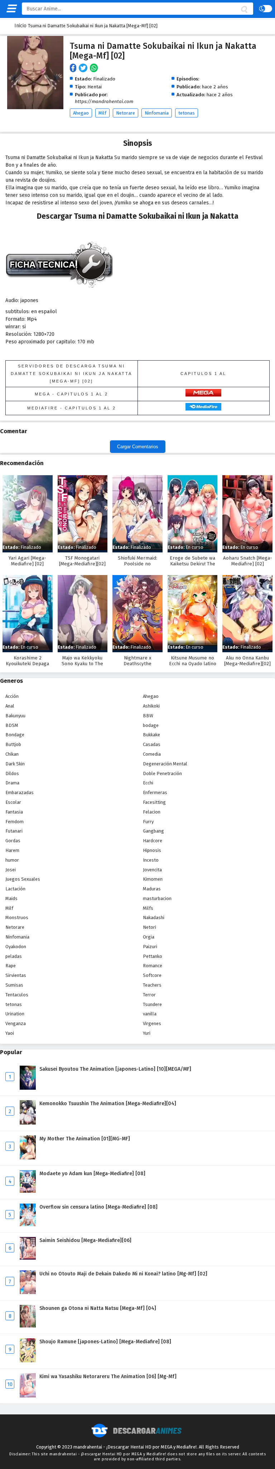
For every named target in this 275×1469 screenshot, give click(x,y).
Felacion (151, 812)
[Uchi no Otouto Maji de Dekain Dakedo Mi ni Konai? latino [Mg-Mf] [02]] (28, 1292)
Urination (14, 1013)
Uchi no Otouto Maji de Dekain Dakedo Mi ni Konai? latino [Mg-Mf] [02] (123, 1274)
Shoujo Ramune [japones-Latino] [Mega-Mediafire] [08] (105, 1342)
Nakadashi (153, 917)
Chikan (12, 754)
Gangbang (153, 831)
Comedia (152, 754)
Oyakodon (15, 946)
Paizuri (150, 946)
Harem (12, 850)
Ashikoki (151, 706)
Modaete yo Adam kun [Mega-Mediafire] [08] (92, 1174)
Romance (152, 965)
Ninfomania (157, 113)
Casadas (151, 744)
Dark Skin (15, 763)
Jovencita (152, 869)
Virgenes (152, 1023)
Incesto (151, 860)
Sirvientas (15, 975)
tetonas (186, 113)
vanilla (149, 1013)
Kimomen (153, 879)
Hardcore (152, 840)
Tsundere (152, 1004)
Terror (149, 994)
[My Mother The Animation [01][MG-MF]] (28, 1158)
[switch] (265, 8)
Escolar (13, 802)
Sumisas (14, 985)
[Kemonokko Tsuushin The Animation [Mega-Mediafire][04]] (28, 1123)
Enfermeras (155, 792)
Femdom (14, 821)
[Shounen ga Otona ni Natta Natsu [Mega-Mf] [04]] (28, 1326)
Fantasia (14, 812)
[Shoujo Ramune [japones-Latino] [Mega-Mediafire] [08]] (28, 1361)
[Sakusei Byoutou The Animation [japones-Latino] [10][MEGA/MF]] (28, 1088)
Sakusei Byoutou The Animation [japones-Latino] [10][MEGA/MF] (115, 1069)
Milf (102, 113)
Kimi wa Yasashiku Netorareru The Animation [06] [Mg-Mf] (108, 1376)
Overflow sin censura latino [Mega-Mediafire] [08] (98, 1207)
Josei (10, 869)
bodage (151, 725)
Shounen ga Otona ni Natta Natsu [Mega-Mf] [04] (97, 1308)
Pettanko (152, 956)
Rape (10, 965)
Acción (12, 696)
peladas (13, 956)
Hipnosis (152, 850)
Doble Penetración (162, 773)
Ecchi (148, 783)
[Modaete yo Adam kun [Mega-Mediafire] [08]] (28, 1191)
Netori (149, 927)
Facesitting (154, 802)
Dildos (12, 773)
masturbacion (157, 898)
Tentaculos (16, 994)
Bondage (14, 734)
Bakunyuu (15, 715)
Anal (9, 706)
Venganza (15, 1023)
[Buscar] (244, 9)
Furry (148, 821)
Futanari (14, 831)
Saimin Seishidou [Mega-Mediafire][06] (85, 1240)
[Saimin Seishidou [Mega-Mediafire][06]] (28, 1258)
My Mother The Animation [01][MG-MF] (84, 1139)
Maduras (152, 888)
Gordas (12, 840)
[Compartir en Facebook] (74, 68)
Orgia (148, 937)
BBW (148, 715)
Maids (11, 898)
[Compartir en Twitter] (84, 68)
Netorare (125, 113)
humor (12, 860)
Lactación (15, 888)
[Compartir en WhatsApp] (94, 68)
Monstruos (16, 917)
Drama (12, 783)
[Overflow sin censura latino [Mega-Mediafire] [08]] (28, 1225)
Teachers (152, 985)
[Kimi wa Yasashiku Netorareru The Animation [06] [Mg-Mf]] (28, 1396)
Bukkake (151, 734)
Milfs (148, 908)
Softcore (152, 975)
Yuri (146, 1033)
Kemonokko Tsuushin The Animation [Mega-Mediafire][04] (107, 1103)
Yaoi (9, 1033)
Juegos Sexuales (22, 879)
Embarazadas (19, 792)
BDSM (11, 725)
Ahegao (81, 113)
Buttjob (13, 744)
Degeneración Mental (165, 763)
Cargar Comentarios (137, 446)
